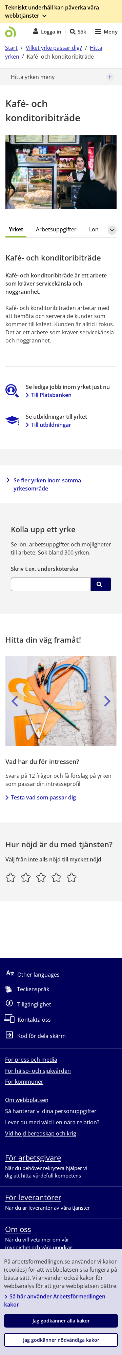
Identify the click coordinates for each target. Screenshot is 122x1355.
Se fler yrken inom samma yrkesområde (47, 484)
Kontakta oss (34, 1019)
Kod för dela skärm (41, 1036)
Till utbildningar (51, 425)
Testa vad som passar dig (43, 797)
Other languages (38, 974)
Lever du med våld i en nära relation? (52, 1122)
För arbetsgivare (33, 1157)
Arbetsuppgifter (56, 229)
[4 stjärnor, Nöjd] (56, 877)
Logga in (51, 31)
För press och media (31, 1059)
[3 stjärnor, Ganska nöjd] (41, 877)
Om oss (18, 1229)
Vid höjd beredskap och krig (40, 1133)
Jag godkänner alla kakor (61, 1320)
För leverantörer (33, 1197)
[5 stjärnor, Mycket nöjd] (71, 877)
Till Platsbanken (51, 395)
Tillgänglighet (34, 1004)
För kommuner (24, 1081)
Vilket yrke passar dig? (54, 47)
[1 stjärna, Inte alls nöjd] (10, 877)
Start (11, 47)
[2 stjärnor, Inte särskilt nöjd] (26, 877)
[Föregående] (14, 701)
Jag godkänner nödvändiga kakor (61, 1340)
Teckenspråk (33, 989)
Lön (94, 229)
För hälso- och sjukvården (38, 1071)
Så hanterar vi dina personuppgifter (51, 1111)
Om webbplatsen (26, 1100)
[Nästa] (107, 701)
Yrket (16, 229)
